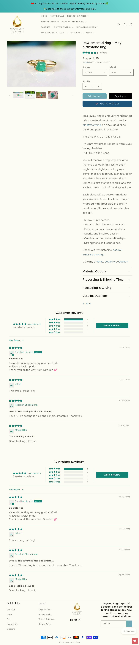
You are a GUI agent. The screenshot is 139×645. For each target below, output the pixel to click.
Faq (8, 619)
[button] (78, 16)
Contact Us (12, 624)
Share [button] (88, 304)
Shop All (11, 610)
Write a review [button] (112, 325)
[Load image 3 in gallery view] (41, 95)
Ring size (86, 67)
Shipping (86, 62)
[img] (15, 348)
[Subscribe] (129, 624)
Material (112, 67)
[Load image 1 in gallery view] (18, 95)
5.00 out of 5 (34, 324)
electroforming (92, 124)
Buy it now (120, 96)
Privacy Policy (45, 614)
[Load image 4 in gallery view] (53, 95)
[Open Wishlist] (135, 641)
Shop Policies (45, 610)
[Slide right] (73, 95)
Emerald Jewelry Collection (111, 261)
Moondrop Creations (72, 642)
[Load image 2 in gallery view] (30, 95)
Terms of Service (47, 619)
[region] (69, 6)
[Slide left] (10, 95)
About (9, 614)
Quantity (86, 81)
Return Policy (45, 624)
